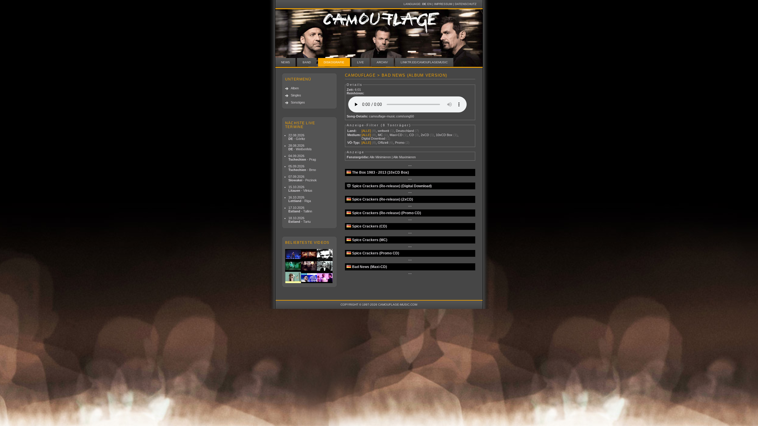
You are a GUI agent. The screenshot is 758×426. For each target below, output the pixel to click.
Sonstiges (298, 102)
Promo (399, 142)
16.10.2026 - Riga (299, 199)
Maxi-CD (396, 135)
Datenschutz (465, 4)
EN (429, 4)
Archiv (382, 62)
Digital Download (373, 138)
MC (380, 135)
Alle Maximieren (404, 157)
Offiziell (383, 142)
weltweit (383, 131)
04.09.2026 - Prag (302, 157)
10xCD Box (444, 135)
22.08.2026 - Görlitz (296, 137)
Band (307, 62)
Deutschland (405, 131)
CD (411, 135)
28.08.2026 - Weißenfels (300, 147)
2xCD (425, 135)
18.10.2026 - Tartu (299, 219)
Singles (296, 95)
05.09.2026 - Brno (302, 168)
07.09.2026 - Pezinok (302, 178)
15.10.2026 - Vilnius (300, 188)
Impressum (443, 4)
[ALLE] (366, 131)
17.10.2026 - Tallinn (300, 209)
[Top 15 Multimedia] (309, 266)
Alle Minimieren (380, 157)
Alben (295, 88)
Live (360, 62)
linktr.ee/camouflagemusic (424, 62)
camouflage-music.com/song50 (391, 116)
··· (410, 165)
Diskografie (334, 62)
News (285, 62)
